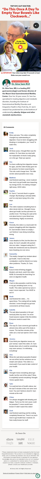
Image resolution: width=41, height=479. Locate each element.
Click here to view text (31, 473)
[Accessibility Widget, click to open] (38, 476)
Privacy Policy (19, 473)
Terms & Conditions (9, 473)
